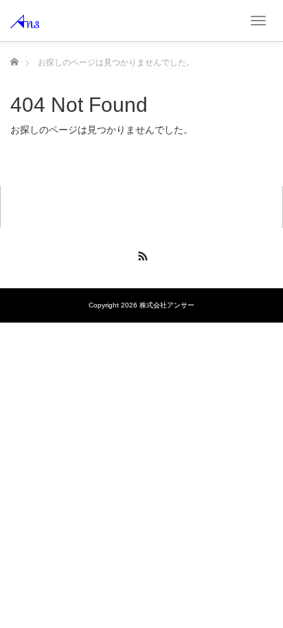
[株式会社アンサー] (24, 20)
